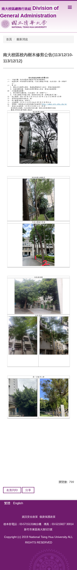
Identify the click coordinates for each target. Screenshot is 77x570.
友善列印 (12, 490)
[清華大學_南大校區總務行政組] (24, 24)
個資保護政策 (47, 516)
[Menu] (70, 7)
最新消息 (22, 39)
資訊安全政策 (30, 516)
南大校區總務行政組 (16, 8)
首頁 (9, 39)
